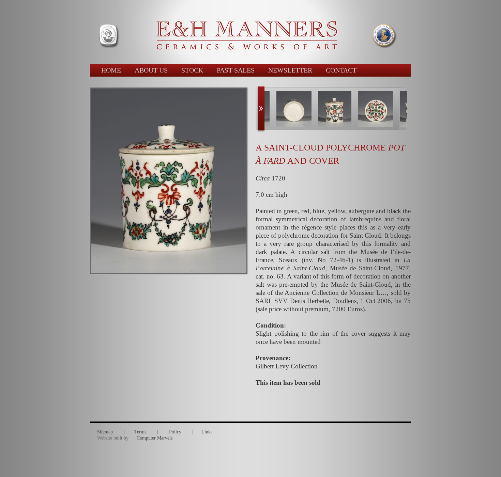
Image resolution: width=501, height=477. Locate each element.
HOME (111, 70)
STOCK (192, 70)
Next (405, 109)
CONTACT (341, 70)
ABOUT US (151, 70)
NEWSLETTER (290, 70)
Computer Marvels (154, 438)
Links (206, 431)
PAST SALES (236, 70)
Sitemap (105, 431)
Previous (261, 109)
